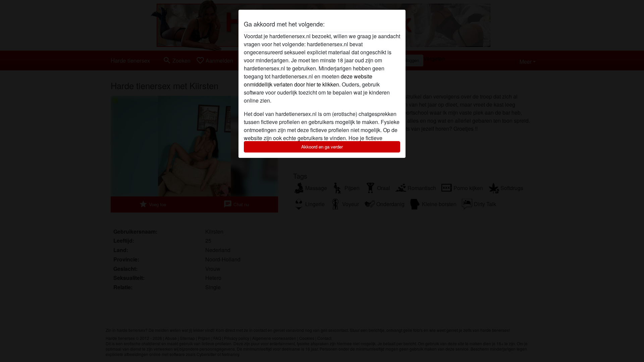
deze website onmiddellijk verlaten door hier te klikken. (308, 80)
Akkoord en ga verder (322, 146)
